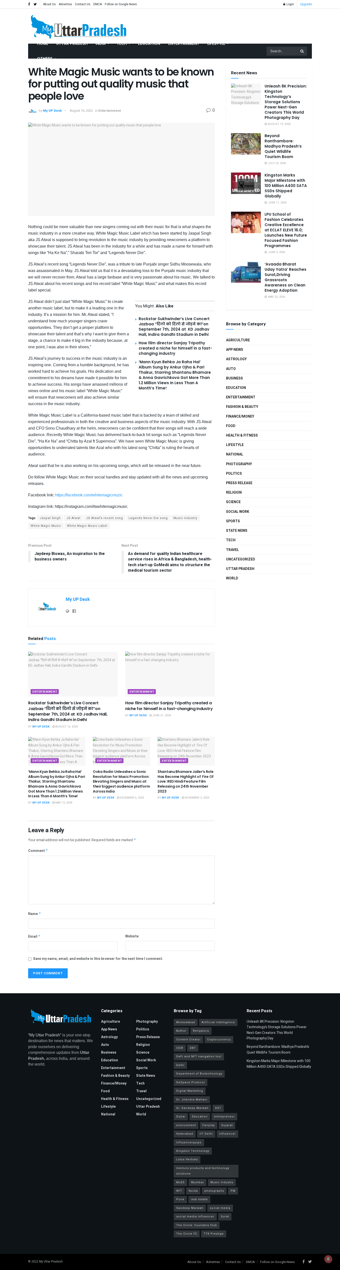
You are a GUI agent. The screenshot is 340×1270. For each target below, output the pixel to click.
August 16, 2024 (66, 727)
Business (234, 378)
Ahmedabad (185, 1022)
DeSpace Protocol (190, 1082)
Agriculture (238, 340)
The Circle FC (186, 1234)
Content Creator (188, 1039)
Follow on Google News (121, 4)
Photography (239, 464)
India (101, 43)
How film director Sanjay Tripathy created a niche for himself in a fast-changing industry (175, 348)
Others (45, 58)
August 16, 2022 (81, 110)
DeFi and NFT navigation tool (199, 1056)
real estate (199, 1199)
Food (230, 426)
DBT (193, 1048)
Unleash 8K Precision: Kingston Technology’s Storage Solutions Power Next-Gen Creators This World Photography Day (286, 102)
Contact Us (82, 4)
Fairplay (208, 1125)
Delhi (180, 1065)
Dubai (180, 1116)
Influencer (227, 1134)
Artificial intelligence (218, 1022)
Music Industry (185, 518)
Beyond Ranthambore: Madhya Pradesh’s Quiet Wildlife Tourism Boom (283, 146)
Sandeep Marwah (189, 1208)
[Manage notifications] (328, 1259)
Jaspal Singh (50, 518)
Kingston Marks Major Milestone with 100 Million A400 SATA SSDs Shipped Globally (286, 186)
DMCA (97, 4)
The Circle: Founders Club (196, 1225)
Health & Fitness (242, 435)
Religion (234, 492)
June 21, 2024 (161, 715)
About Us (49, 4)
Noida (193, 1191)
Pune (180, 1199)
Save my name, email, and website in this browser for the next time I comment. (98, 958)
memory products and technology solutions (202, 1171)
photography (214, 1191)
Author (181, 1031)
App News (234, 349)
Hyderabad (184, 1134)
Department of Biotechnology (199, 1074)
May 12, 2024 (63, 803)
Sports (233, 521)
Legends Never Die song (148, 518)
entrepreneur (224, 1116)
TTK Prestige (214, 1234)
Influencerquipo (189, 1142)
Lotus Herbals (187, 1159)
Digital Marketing (189, 1091)
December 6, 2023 (131, 798)
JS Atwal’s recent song (104, 518)
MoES (180, 1182)
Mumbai (197, 1182)
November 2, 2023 (196, 798)
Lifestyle (216, 43)
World (232, 578)
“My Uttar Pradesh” (44, 1035)
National (234, 454)
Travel (232, 549)
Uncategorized (240, 559)
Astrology (236, 359)
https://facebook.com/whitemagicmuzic (89, 495)
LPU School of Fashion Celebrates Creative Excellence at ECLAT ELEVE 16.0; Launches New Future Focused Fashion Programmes (286, 230)
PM (232, 1191)
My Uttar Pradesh (51, 1261)
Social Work (237, 511)
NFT (179, 1191)
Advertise (65, 4)
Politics (234, 473)
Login (290, 4)
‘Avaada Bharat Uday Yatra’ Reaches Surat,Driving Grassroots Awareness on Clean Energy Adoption (285, 277)
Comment (38, 850)
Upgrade (306, 4)
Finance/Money (240, 416)
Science (233, 502)
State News (236, 530)
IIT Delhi (206, 1134)
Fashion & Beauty (242, 406)
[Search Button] (302, 51)
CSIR (179, 1048)
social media (220, 1208)
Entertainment (183, 43)
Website (132, 936)
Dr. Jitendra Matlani (191, 1099)
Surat (225, 1216)
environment (186, 1125)
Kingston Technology (192, 1151)
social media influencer (195, 1216)
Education (149, 43)
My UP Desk (52, 110)
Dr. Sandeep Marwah (192, 1108)
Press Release (239, 483)
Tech (122, 43)
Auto (231, 368)
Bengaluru (201, 1031)
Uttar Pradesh (72, 43)
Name (34, 913)
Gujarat (227, 1125)
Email (34, 936)
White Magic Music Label (87, 526)
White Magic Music (46, 526)
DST (218, 1108)
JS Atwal (73, 518)
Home (42, 43)
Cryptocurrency (219, 1039)
